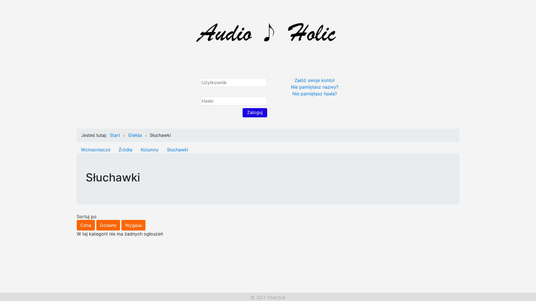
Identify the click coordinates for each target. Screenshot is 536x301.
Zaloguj (255, 112)
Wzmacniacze (95, 149)
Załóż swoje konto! (315, 80)
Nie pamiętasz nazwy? (314, 87)
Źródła (125, 149)
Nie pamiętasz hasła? (314, 93)
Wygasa (133, 225)
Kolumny (150, 149)
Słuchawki (177, 149)
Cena (85, 225)
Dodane (108, 225)
